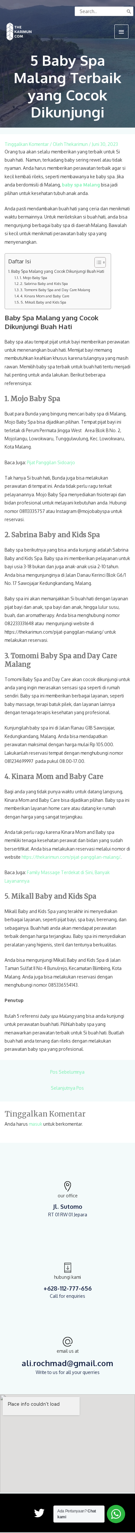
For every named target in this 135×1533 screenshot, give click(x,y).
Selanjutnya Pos (67, 1088)
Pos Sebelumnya (67, 1072)
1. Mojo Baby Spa (33, 277)
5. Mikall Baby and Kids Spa (43, 302)
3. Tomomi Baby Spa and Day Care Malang (55, 290)
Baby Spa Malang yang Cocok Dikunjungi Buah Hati (57, 271)
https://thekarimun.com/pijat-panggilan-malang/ (71, 857)
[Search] (129, 11)
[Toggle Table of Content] (96, 262)
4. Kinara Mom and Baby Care (44, 296)
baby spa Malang (81, 184)
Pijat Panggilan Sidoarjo (51, 462)
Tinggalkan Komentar (27, 144)
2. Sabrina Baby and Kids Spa (44, 283)
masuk (35, 1124)
